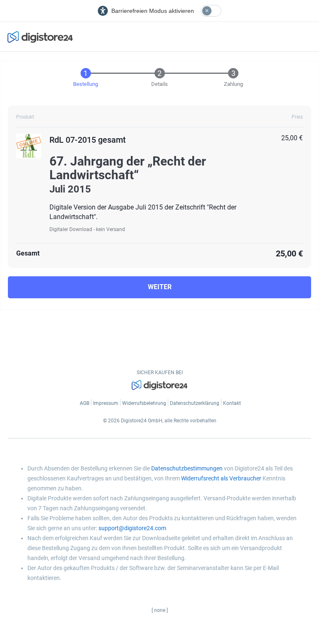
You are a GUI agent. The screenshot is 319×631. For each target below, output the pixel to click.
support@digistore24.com (132, 528)
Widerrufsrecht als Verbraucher (221, 478)
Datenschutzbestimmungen (187, 468)
